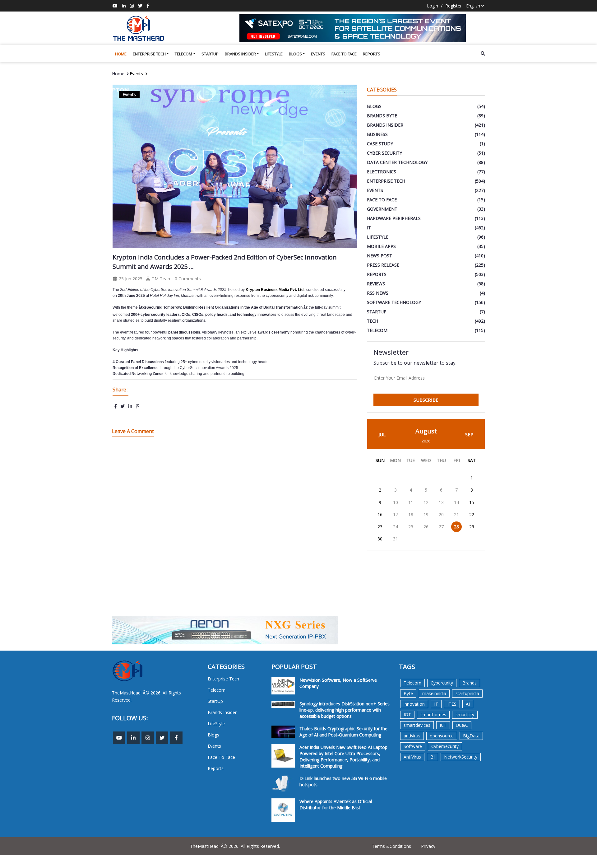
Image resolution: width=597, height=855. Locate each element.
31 (395, 539)
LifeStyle (274, 54)
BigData (471, 736)
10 (395, 502)
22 (471, 514)
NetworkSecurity (460, 757)
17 (395, 514)
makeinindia (434, 693)
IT (436, 704)
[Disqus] (235, 530)
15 (471, 502)
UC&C (462, 725)
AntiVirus (412, 757)
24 (395, 527)
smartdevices (417, 725)
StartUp (210, 54)
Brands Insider (240, 54)
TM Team (161, 279)
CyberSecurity (445, 746)
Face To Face (344, 54)
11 (410, 502)
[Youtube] (115, 5)
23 (379, 527)
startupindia (467, 693)
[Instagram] (131, 5)
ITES (451, 704)
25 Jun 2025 (130, 279)
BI (432, 757)
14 (456, 502)
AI (468, 704)
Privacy (428, 846)
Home (121, 54)
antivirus (412, 736)
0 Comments (188, 279)
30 (379, 539)
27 (441, 527)
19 (425, 514)
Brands (469, 683)
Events (318, 54)
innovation (414, 704)
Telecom (183, 54)
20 (441, 514)
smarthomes (433, 714)
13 (441, 502)
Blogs (295, 54)
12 (425, 502)
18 (410, 514)
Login (432, 6)
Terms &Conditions (391, 846)
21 (456, 514)
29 (471, 527)
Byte (408, 693)
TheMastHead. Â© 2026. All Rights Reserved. (235, 846)
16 (379, 514)
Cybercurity (442, 683)
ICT (443, 725)
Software (413, 746)
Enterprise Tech (149, 54)
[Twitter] (140, 5)
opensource (442, 736)
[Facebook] (148, 5)
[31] (362, 28)
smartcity (465, 714)
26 (425, 527)
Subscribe (426, 400)
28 (456, 527)
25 (410, 527)
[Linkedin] (123, 5)
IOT (407, 714)
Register (453, 6)
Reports (371, 54)
